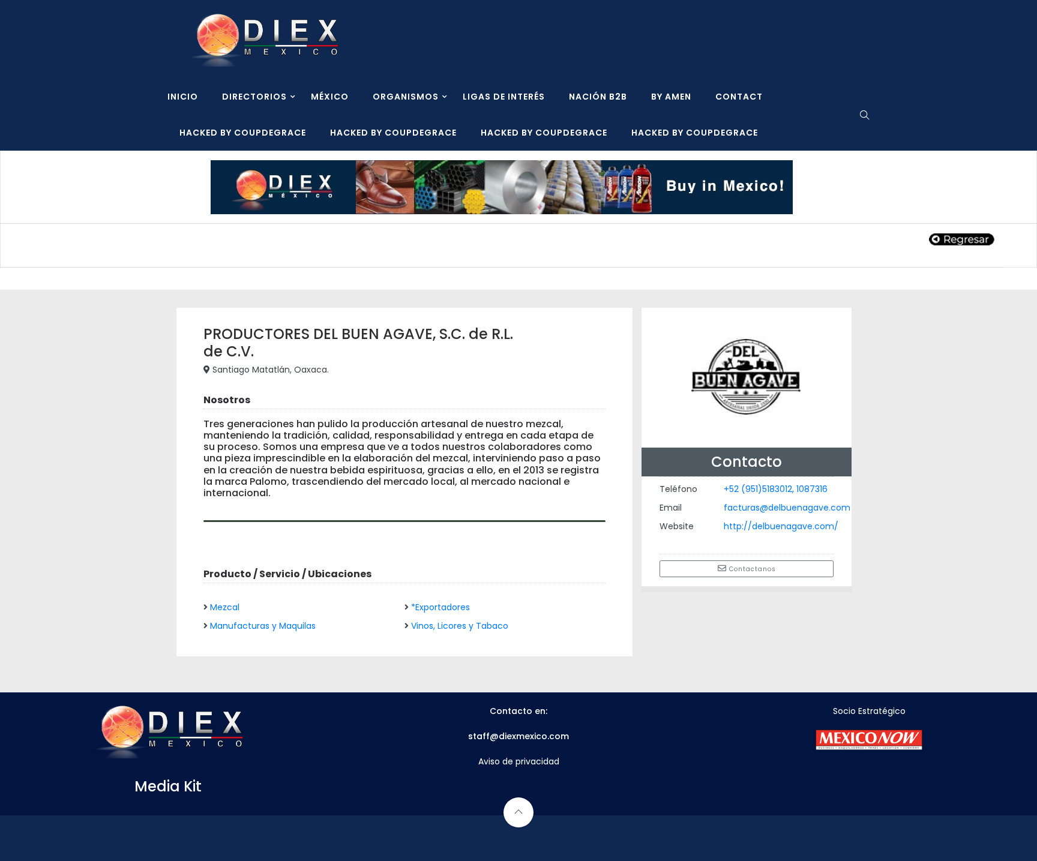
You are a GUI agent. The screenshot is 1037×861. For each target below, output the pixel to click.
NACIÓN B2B (598, 97)
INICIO (182, 97)
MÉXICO (330, 97)
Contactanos (751, 569)
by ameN (671, 97)
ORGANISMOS (406, 97)
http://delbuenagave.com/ (781, 526)
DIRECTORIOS (254, 97)
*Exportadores (440, 607)
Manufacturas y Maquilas (263, 626)
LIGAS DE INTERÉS (504, 97)
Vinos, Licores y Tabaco (459, 626)
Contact (739, 97)
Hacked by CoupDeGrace (242, 133)
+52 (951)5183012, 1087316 (776, 489)
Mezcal (224, 607)
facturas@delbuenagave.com (787, 508)
